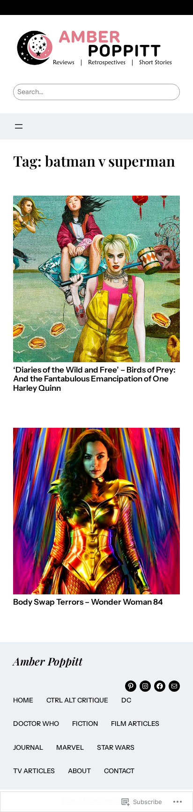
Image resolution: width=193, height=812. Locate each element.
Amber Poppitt (47, 661)
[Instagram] (145, 686)
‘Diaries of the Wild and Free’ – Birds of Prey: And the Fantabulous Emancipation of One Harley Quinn (94, 379)
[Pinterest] (130, 686)
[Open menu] (18, 126)
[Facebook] (159, 686)
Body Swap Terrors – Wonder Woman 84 (88, 602)
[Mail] (174, 686)
